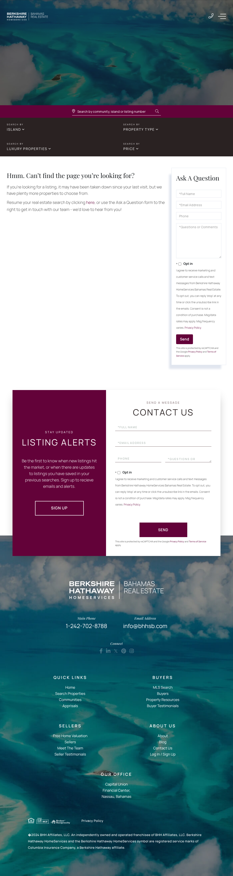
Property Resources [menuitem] (162, 699)
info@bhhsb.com (145, 623)
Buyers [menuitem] (163, 693)
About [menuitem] (163, 735)
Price (129, 148)
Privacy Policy (193, 328)
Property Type (139, 129)
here (90, 202)
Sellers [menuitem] (70, 741)
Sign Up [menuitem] (169, 754)
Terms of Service (197, 541)
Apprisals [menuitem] (70, 705)
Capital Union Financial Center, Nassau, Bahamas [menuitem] (116, 790)
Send (184, 339)
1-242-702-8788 (210, 16)
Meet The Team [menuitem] (70, 748)
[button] (157, 111)
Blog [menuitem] (162, 741)
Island (14, 129)
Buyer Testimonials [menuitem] (163, 705)
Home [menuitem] (70, 687)
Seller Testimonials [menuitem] (70, 754)
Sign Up (59, 508)
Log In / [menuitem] (156, 754)
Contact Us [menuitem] (162, 748)
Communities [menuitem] (70, 699)
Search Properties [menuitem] (70, 693)
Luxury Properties (27, 148)
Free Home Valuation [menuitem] (70, 735)
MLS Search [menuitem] (163, 687)
